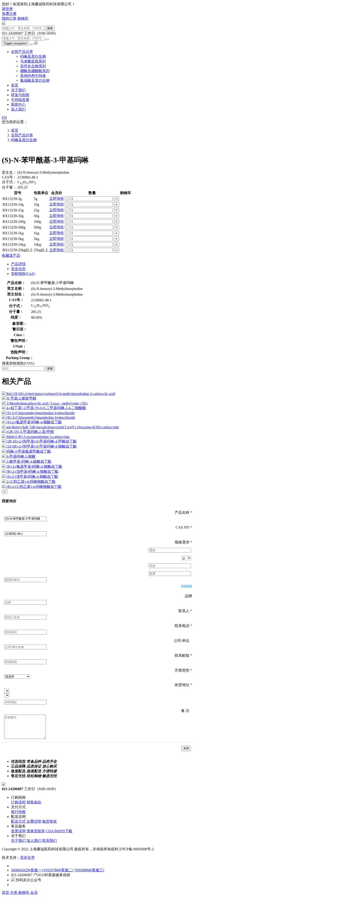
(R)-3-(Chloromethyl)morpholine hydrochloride (40, 417)
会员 (34, 892)
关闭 (186, 748)
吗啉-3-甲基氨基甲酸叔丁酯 (28, 451)
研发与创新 (20, 95)
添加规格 (186, 586)
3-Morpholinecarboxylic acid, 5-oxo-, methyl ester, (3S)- (47, 403)
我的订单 (9, 18)
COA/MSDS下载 (59, 831)
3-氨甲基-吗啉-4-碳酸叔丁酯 (28, 461)
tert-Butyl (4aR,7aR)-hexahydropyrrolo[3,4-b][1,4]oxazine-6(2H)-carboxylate (62, 427)
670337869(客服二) (58, 870)
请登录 (7, 9)
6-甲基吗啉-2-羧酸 (21, 456)
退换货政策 (36, 831)
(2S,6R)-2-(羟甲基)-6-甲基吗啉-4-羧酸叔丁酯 (41, 446)
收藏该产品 (11, 255)
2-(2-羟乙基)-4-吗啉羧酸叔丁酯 (30, 482)
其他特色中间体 (33, 76)
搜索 (50, 28)
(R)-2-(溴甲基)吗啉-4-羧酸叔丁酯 (32, 471)
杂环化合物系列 (33, 66)
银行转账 (18, 812)
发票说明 (18, 831)
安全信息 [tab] (18, 269)
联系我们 (49, 841)
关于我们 (18, 90)
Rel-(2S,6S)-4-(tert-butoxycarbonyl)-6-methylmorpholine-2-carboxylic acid (60, 394)
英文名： (9, 172)
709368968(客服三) (89, 870)
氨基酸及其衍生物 (35, 80)
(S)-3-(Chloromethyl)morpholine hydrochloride (40, 413)
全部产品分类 (22, 52)
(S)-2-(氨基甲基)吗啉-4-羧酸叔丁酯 (34, 422)
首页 (14, 85)
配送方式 (18, 821)
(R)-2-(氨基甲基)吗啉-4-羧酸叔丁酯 (34, 466)
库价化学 (27, 857)
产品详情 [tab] (18, 264)
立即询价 (56, 198)
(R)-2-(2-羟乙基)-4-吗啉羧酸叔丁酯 (33, 487)
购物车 (22, 18)
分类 (14, 892)
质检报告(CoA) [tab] (23, 274)
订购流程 (18, 802)
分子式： (9, 182)
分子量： (9, 187)
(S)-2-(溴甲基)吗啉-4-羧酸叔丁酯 (32, 476)
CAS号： (9, 177)
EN (4, 117)
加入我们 (18, 109)
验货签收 (49, 821)
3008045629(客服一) (27, 870)
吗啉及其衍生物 (33, 56)
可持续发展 (20, 100)
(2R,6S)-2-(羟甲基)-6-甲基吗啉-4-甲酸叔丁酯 (41, 441)
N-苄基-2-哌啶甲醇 (21, 398)
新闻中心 (18, 104)
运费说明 (34, 821)
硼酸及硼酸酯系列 (35, 71)
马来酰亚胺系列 (33, 61)
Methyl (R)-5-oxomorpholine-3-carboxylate (37, 437)
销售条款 (34, 802)
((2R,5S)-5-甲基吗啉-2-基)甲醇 (30, 432)
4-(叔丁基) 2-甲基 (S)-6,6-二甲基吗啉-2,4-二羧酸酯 (46, 408)
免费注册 (9, 14)
